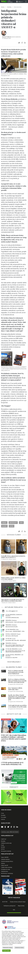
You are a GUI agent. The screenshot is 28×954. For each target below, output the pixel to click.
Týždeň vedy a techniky (6, 867)
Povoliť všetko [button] (6, 950)
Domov (3, 7)
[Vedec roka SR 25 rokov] (20, 886)
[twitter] (19, 43)
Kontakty (3, 815)
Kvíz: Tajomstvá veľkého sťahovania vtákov (15, 688)
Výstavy (3, 863)
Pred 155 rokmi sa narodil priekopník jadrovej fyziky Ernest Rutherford (16, 672)
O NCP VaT (3, 839)
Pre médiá (3, 817)
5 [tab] (17, 895)
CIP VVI (2, 849)
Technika (9, 7)
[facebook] (22, 43)
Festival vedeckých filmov (7, 861)
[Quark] (7, 887)
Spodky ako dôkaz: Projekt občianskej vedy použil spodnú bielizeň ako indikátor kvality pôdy (17, 697)
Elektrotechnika (17, 7)
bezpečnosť (13, 522)
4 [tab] (15, 895)
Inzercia (3, 819)
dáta (21, 522)
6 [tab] (19, 895)
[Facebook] (11, 827)
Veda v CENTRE (4, 857)
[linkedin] (25, 43)
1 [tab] (8, 895)
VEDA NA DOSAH (19, 675)
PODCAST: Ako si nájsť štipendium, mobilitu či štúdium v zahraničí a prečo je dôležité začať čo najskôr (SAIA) (13, 738)
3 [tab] (13, 895)
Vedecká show (4, 871)
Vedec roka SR (4, 865)
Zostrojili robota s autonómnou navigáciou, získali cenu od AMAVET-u (13, 556)
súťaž (11, 526)
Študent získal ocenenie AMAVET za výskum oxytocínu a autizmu (13, 578)
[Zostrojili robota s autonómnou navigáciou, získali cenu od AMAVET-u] (14, 547)
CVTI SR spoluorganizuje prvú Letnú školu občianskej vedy (12, 763)
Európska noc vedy (5, 869)
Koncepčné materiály (6, 851)
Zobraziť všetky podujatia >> (14, 661)
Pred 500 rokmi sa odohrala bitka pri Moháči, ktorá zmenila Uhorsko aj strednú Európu (17, 680)
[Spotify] (5, 827)
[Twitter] (8, 827)
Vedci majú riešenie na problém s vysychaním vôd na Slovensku (17, 706)
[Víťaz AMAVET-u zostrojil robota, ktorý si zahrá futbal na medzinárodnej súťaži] (14, 590)
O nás (2, 813)
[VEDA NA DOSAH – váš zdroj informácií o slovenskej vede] (6, 1)
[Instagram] (14, 827)
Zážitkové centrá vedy (6, 843)
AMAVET (4, 522)
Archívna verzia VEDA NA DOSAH (10, 832)
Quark (2, 845)
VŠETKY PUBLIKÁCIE (14, 897)
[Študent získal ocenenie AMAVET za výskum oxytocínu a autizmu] (14, 568)
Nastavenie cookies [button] (7, 947)
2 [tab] (10, 895)
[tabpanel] (7, 887)
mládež (4, 526)
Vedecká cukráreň (5, 859)
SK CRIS (3, 847)
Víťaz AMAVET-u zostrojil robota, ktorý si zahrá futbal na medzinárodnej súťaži (12, 600)
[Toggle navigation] (26, 1)
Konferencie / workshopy (7, 873)
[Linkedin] (17, 827)
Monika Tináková (6, 36)
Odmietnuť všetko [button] (19, 947)
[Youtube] (2, 827)
